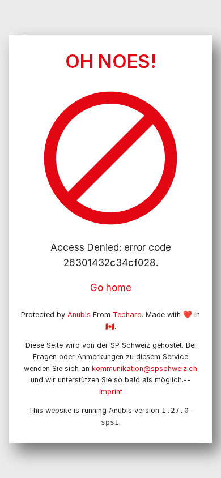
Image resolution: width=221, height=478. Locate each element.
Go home (110, 287)
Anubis (79, 314)
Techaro (127, 314)
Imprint (110, 391)
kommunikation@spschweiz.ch (144, 368)
